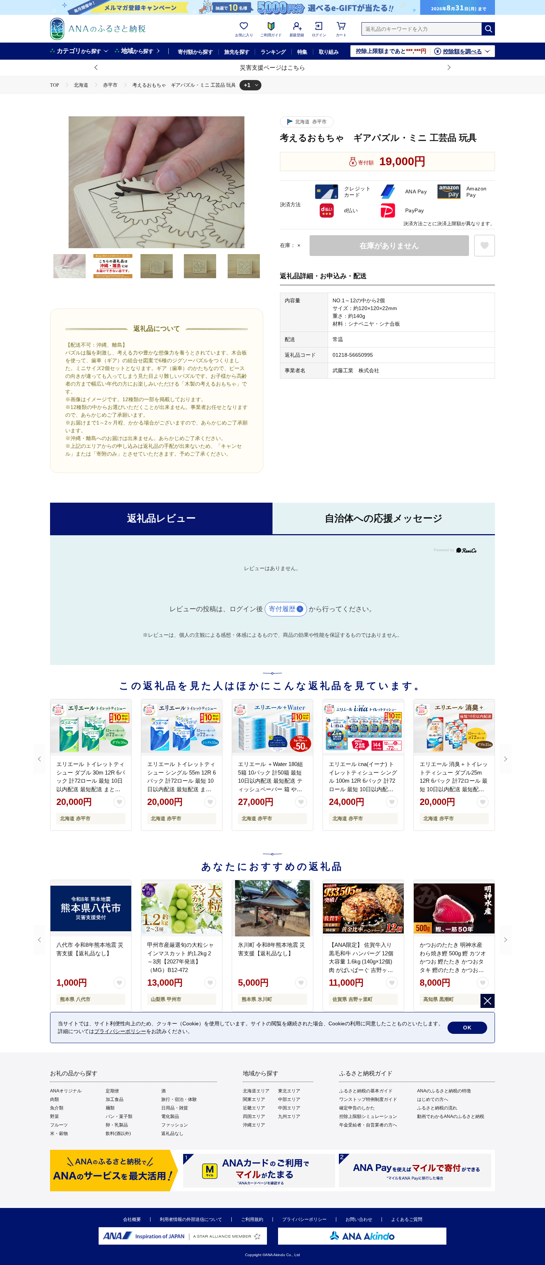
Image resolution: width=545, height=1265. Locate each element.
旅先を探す (236, 52)
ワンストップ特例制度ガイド (368, 1099)
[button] (96, 67)
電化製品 (170, 1116)
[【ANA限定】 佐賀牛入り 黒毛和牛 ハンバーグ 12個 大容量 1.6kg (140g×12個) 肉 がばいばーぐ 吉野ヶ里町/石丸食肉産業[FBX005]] (363, 908)
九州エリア (289, 1116)
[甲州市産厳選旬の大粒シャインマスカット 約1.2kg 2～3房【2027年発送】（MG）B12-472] (181, 908)
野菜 (54, 1116)
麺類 (110, 1108)
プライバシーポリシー (304, 1219)
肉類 (54, 1099)
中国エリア (289, 1108)
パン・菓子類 (119, 1116)
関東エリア (254, 1099)
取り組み (329, 52)
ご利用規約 (252, 1219)
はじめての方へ (432, 1099)
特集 (302, 52)
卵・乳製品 (117, 1125)
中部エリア (289, 1099)
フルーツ (59, 1125)
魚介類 (56, 1108)
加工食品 (114, 1099)
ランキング (273, 52)
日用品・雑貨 (174, 1108)
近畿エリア (254, 1108)
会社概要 (132, 1219)
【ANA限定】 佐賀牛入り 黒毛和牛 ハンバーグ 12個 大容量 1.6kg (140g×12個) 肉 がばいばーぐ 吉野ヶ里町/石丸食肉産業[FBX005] (361, 961)
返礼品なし (172, 1133)
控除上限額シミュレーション (368, 1116)
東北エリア (289, 1090)
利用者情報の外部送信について (191, 1219)
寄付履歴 (282, 609)
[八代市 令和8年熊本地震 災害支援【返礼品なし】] (90, 908)
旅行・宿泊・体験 (179, 1099)
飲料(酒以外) (118, 1133)
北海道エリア (256, 1090)
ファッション (174, 1125)
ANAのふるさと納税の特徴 (444, 1090)
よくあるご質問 (406, 1219)
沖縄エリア (254, 1125)
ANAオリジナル (66, 1090)
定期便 (112, 1090)
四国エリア (254, 1116)
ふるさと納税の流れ (437, 1108)
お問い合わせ (359, 1219)
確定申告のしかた (357, 1108)
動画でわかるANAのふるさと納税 (450, 1116)
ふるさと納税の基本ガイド (366, 1090)
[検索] (488, 29)
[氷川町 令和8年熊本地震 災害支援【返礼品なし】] (272, 908)
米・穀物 (59, 1133)
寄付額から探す (195, 52)
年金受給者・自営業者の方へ (368, 1125)
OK (467, 1028)
